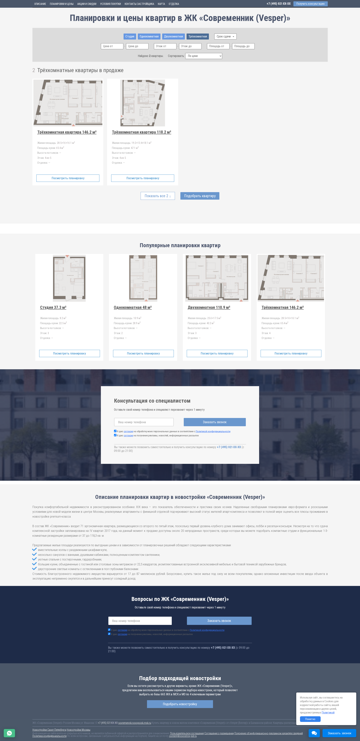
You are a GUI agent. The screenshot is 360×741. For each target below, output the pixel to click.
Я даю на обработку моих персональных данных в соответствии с (173, 431)
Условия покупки (110, 3)
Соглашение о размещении (219, 733)
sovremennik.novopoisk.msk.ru (134, 722)
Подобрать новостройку (180, 704)
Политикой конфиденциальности (213, 431)
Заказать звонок (214, 422)
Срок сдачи (224, 36)
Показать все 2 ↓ (158, 196)
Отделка (174, 3)
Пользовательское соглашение (187, 733)
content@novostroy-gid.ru (183, 735)
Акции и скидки (86, 3)
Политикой (328, 712)
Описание (40, 3)
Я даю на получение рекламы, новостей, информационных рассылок (158, 435)
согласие (128, 431)
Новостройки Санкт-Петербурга (49, 729)
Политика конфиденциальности (49, 735)
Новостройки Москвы (78, 729)
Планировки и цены (62, 3)
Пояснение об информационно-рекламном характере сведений (268, 733)
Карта (161, 3)
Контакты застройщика (139, 3)
